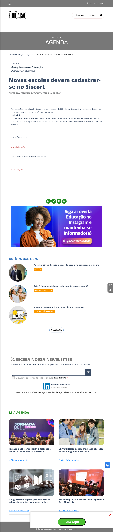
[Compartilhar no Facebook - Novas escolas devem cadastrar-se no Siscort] (59, 201)
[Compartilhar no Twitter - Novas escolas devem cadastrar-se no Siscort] (53, 201)
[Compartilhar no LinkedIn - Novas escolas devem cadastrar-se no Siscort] (48, 201)
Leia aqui (71, 522)
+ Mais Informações (19, 459)
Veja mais (56, 329)
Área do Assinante (94, 3)
